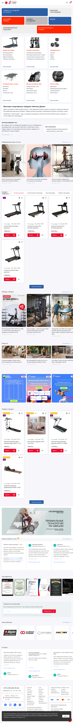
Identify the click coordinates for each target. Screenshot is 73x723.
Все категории (7, 66)
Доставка (29, 687)
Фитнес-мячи (54, 93)
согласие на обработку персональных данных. (39, 615)
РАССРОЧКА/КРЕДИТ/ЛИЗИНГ (46, 28)
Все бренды (66, 622)
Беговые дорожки (8, 53)
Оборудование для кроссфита (58, 88)
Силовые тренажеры (33, 50)
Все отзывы (66, 539)
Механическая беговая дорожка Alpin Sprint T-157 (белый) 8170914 (12, 442)
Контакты (41, 689)
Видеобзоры (42, 696)
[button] (4, 521)
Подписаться (47, 611)
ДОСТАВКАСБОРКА (7, 20)
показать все (65, 142)
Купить (7, 235)
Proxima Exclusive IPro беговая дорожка (34, 227)
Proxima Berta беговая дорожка (11, 227)
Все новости (66, 343)
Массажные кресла (32, 90)
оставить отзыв (14, 558)
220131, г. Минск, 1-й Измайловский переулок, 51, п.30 (12, 697)
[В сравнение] (19, 198)
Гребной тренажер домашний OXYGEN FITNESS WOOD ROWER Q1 (13, 486)
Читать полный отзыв (34, 562)
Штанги (52, 59)
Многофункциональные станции (36, 55)
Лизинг (40, 691)
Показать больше (36, 286)
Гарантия (29, 692)
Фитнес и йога (54, 84)
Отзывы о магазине (41, 700)
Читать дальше (6, 134)
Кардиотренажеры (8, 50)
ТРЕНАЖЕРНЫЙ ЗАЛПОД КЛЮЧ (10, 28)
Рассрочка (29, 691)
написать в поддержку (16, 559)
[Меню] (2, 2)
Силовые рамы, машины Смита (35, 57)
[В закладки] (22, 198)
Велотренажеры (7, 55)
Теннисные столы (8, 93)
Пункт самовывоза (30, 700)
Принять (66, 716)
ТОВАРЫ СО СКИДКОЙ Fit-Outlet (11, 11)
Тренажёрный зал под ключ (30, 703)
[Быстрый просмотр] (18, 235)
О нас (40, 687)
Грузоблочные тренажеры (34, 53)
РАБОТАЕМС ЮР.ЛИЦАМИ (55, 11)
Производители (43, 703)
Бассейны (5, 88)
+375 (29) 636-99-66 (11, 688)
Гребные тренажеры (8, 59)
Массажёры (30, 88)
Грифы (52, 57)
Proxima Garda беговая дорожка (11, 271)
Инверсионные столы (33, 86)
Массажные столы (32, 93)
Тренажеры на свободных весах (35, 59)
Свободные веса (55, 50)
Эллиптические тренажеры (34, 193)
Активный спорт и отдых (10, 84)
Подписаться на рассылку (11, 604)
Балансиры (53, 86)
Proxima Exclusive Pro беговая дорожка (57, 227)
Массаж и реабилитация (34, 84)
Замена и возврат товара (31, 695)
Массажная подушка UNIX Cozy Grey (36, 442)
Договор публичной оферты (34, 707)
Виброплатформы (8, 57)
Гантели (52, 53)
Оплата (29, 689)
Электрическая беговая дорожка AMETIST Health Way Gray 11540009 (59, 442)
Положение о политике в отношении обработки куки (37, 715)
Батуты (5, 90)
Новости (41, 698)
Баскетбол (6, 86)
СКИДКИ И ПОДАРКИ (31, 20)
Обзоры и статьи (41, 693)
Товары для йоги (55, 90)
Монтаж (29, 698)
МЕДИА (52, 19)
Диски (52, 55)
